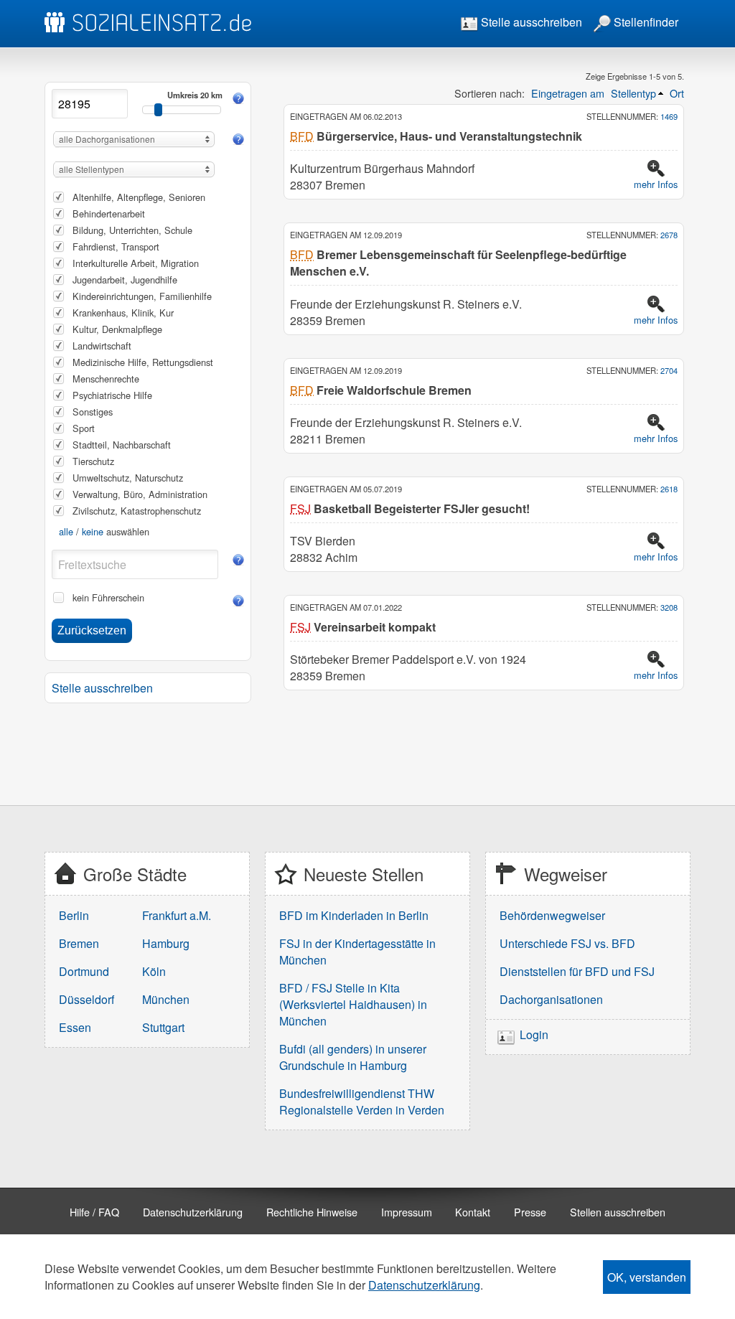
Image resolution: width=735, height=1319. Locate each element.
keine (92, 531)
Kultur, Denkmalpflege (117, 329)
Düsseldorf (86, 999)
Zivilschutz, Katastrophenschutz (136, 510)
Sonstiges (92, 411)
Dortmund (84, 971)
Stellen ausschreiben (617, 1211)
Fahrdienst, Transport (115, 246)
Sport (83, 428)
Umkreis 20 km (195, 94)
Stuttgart (163, 1027)
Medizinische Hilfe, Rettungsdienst (142, 362)
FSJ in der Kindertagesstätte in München (357, 951)
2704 (669, 370)
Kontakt (472, 1211)
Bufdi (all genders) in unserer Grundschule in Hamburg (352, 1057)
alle (66, 531)
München (165, 999)
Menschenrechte (105, 378)
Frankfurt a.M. (176, 915)
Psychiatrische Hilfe (112, 395)
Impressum (406, 1211)
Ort (677, 92)
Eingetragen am (567, 92)
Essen (75, 1027)
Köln (154, 971)
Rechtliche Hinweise (311, 1211)
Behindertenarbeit (108, 213)
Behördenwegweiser (552, 915)
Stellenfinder (644, 22)
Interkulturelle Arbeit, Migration (135, 263)
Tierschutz (93, 461)
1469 (669, 116)
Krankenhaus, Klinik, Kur (123, 312)
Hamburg (165, 943)
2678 (669, 234)
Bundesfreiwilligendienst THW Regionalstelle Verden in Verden (361, 1101)
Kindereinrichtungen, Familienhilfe (142, 296)
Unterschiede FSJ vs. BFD (567, 943)
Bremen (79, 943)
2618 (669, 488)
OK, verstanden (646, 1277)
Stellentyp (633, 92)
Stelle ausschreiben (530, 22)
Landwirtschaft (101, 345)
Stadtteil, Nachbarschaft (121, 444)
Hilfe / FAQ (94, 1211)
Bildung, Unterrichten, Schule (132, 230)
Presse (530, 1211)
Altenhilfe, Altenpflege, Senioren (138, 197)
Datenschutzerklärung (193, 1211)
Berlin (74, 915)
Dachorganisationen (551, 999)
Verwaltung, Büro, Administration (139, 494)
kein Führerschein (108, 597)
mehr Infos (656, 184)
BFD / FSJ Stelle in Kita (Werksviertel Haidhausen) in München (353, 1004)
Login (534, 1035)
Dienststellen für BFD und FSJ (577, 971)
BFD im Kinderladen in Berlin (354, 915)
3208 (669, 607)
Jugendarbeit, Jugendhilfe (124, 279)
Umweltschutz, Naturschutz (127, 477)
